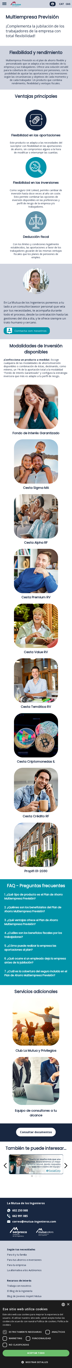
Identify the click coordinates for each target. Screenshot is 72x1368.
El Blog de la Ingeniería (19, 1291)
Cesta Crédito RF (36, 816)
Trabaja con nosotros (19, 1285)
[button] (36, 1362)
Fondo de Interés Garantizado (36, 433)
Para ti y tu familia (17, 1254)
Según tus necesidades (21, 1249)
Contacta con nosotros (31, 330)
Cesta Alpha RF (36, 542)
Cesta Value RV (36, 652)
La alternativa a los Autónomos (24, 1270)
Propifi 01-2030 (35, 871)
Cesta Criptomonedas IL (36, 761)
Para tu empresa (16, 1265)
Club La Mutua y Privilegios (36, 1050)
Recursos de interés (19, 1280)
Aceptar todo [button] (36, 1353)
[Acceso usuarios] (53, 4)
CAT (61, 4)
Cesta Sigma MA (36, 488)
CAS (68, 4)
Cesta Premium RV (36, 597)
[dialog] (36, 1334)
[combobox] (63, 1304)
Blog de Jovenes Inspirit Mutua (24, 1296)
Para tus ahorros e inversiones (24, 1259)
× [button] (68, 1304)
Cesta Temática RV (36, 706)
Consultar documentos (36, 1132)
